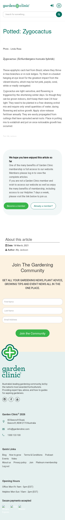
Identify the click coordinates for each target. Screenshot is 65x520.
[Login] (52, 5)
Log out (5, 466)
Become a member (16, 205)
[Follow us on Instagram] (4, 399)
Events (5, 458)
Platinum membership (46, 462)
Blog (4, 455)
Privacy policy (20, 462)
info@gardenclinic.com (18, 429)
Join (31, 462)
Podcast (49, 455)
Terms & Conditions (33, 455)
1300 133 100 (14, 435)
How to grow (15, 455)
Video (14, 458)
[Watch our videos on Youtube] (17, 399)
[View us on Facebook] (11, 399)
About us (6, 462)
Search (61, 14)
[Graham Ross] (16, 6)
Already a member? (43, 205)
